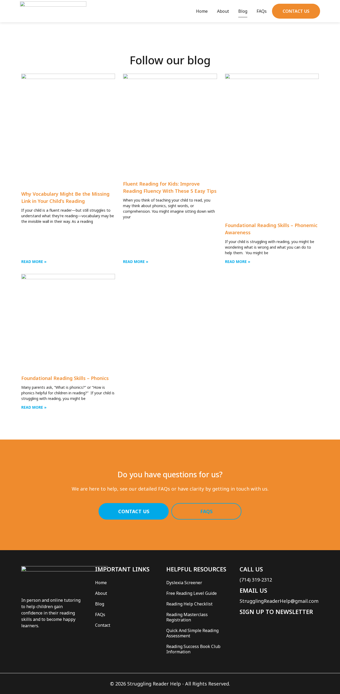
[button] (296, 11)
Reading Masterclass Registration (187, 617)
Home (202, 11)
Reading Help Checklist (189, 604)
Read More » (33, 261)
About (223, 11)
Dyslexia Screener (184, 583)
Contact (102, 625)
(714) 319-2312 (256, 579)
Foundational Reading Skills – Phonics (65, 378)
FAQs (262, 11)
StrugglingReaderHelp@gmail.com (279, 601)
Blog (242, 11)
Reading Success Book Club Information (193, 649)
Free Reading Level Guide (191, 593)
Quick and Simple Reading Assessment (192, 633)
